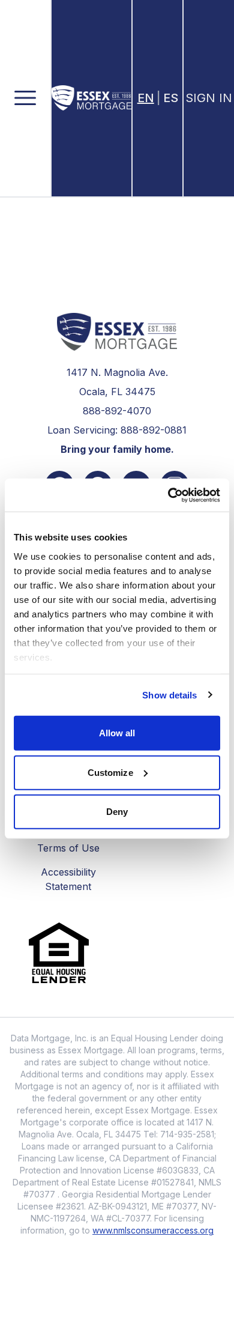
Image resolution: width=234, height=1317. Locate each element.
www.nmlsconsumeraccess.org (153, 1230)
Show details (169, 694)
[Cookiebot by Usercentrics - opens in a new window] (168, 495)
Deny (117, 812)
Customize (110, 772)
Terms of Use (68, 848)
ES (170, 98)
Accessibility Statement (68, 879)
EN (145, 98)
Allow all (117, 733)
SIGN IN (208, 98)
